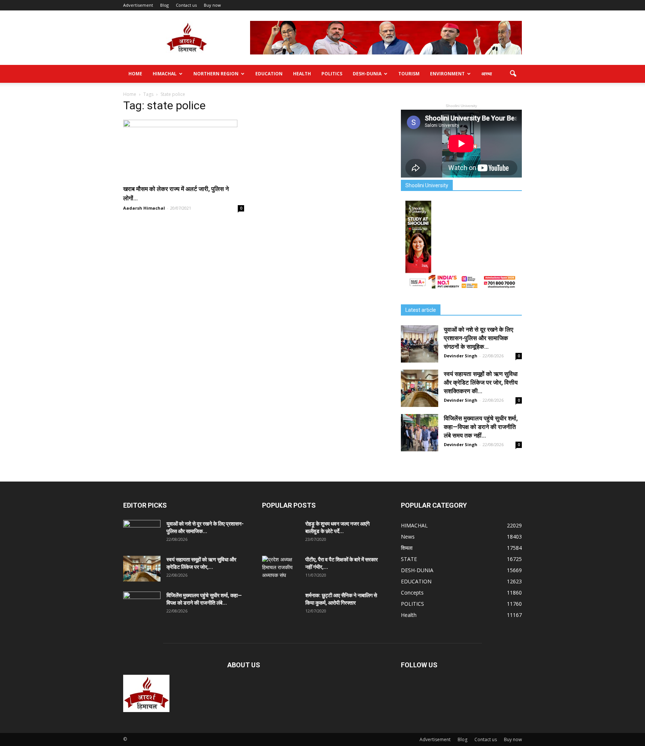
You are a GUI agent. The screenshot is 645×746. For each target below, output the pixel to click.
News (408, 536)
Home (135, 73)
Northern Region (216, 73)
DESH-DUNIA (367, 73)
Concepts (412, 592)
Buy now (212, 5)
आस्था (487, 73)
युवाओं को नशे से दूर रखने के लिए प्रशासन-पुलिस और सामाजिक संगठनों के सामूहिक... (478, 338)
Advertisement (138, 5)
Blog (164, 5)
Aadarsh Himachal (144, 208)
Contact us (186, 5)
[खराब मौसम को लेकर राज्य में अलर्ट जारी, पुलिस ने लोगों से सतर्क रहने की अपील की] (183, 149)
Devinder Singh (460, 355)
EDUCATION (269, 73)
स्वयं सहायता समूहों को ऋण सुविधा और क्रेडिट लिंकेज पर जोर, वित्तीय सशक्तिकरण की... (481, 382)
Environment (447, 73)
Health (302, 73)
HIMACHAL (165, 73)
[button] (513, 74)
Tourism (409, 73)
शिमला (406, 547)
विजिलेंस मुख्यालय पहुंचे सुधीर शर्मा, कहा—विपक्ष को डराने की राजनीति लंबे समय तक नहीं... (481, 427)
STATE (409, 558)
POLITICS (331, 73)
